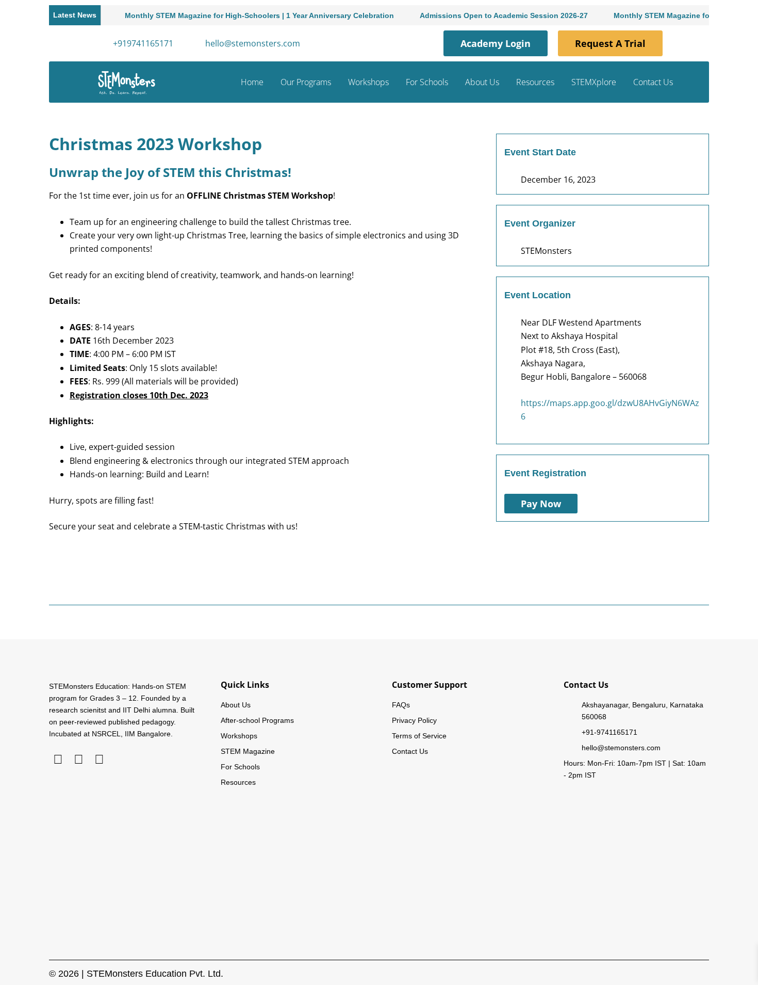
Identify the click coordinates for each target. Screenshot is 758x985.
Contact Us (653, 82)
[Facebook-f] (99, 759)
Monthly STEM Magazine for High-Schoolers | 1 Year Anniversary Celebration (243, 15)
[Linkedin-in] (58, 759)
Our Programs (306, 82)
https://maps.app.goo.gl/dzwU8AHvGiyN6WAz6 (610, 409)
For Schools (427, 82)
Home (252, 82)
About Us (482, 82)
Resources (535, 82)
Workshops (368, 82)
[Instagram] (79, 759)
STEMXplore (593, 82)
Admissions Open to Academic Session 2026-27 (488, 15)
